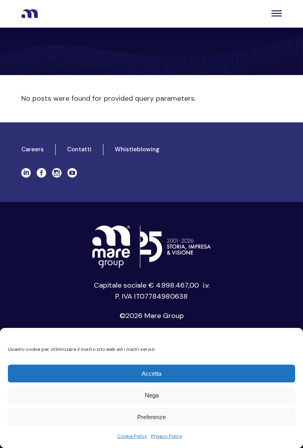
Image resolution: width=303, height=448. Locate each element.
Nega (152, 395)
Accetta (151, 373)
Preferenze (151, 417)
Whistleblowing (137, 149)
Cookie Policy (132, 436)
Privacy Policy (166, 436)
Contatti (79, 149)
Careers (32, 149)
